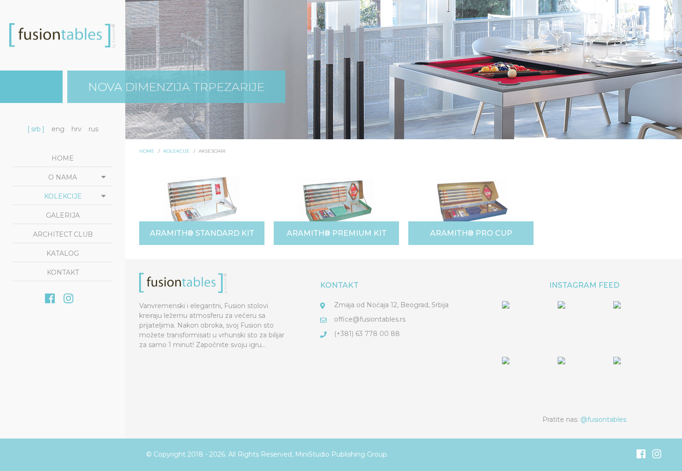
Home (62, 158)
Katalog (62, 253)
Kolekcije (63, 196)
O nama (62, 177)
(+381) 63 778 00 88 (367, 333)
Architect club (63, 234)
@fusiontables (603, 419)
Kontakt (63, 272)
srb (36, 129)
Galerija (63, 215)
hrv (76, 129)
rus (93, 129)
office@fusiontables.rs (369, 319)
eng (57, 129)
